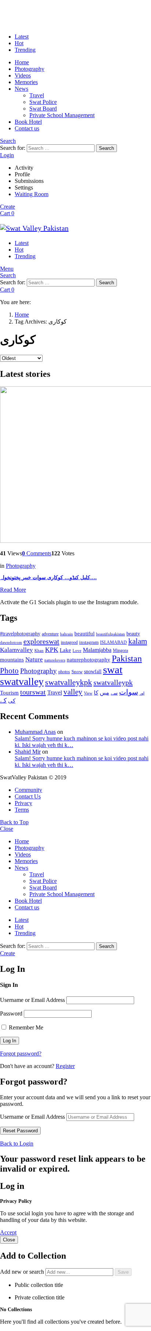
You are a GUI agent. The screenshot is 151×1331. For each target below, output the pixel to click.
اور (142, 693)
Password (11, 1013)
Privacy (23, 803)
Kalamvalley (16, 649)
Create (7, 206)
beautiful (84, 633)
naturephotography (88, 660)
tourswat (33, 692)
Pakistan (127, 658)
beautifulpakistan (110, 634)
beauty (133, 633)
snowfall (93, 671)
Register (65, 1066)
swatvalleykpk (68, 682)
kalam (137, 641)
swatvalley (22, 681)
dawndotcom (11, 642)
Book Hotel (28, 122)
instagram (89, 642)
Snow (76, 671)
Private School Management (62, 115)
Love (77, 650)
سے (114, 693)
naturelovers (54, 660)
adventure (50, 634)
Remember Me (25, 1027)
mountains (12, 660)
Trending (25, 50)
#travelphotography (20, 633)
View (88, 693)
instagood (69, 642)
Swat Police (43, 102)
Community (28, 790)
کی (11, 701)
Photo (9, 670)
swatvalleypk (113, 682)
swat (112, 669)
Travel (36, 95)
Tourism (9, 693)
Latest (22, 36)
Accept (8, 1232)
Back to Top (14, 822)
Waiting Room (31, 194)
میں (104, 692)
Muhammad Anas (35, 732)
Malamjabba (97, 649)
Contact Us (28, 796)
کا (96, 693)
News (21, 89)
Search (106, 148)
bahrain (66, 634)
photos (64, 671)
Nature (34, 659)
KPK (51, 649)
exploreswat (41, 641)
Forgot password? (20, 1053)
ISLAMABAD (113, 642)
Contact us (27, 128)
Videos (23, 75)
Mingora (120, 650)
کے (3, 700)
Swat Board (43, 108)
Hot (19, 43)
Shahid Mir (28, 752)
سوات (128, 692)
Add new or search (22, 1272)
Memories (26, 82)
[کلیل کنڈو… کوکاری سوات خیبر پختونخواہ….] (75, 465)
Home (22, 62)
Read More (13, 590)
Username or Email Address (32, 1000)
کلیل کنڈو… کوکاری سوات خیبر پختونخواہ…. (48, 577)
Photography (29, 69)
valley (72, 692)
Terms (22, 810)
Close (6, 829)
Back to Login (16, 1143)
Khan (39, 650)
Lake (65, 650)
